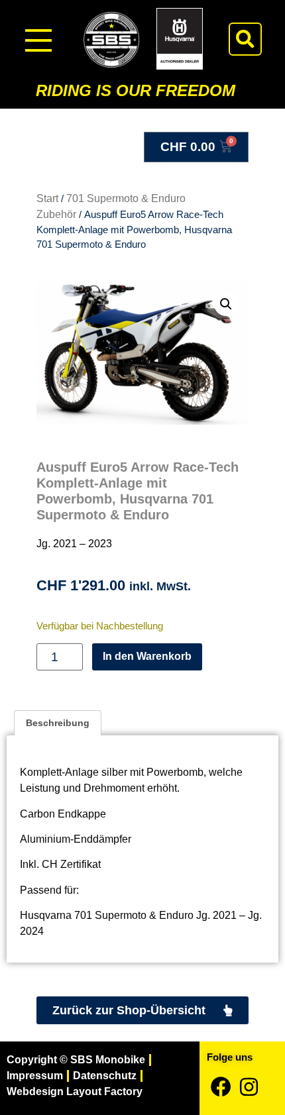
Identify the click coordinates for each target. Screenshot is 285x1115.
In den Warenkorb (147, 656)
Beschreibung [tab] (57, 722)
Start (47, 198)
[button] (245, 39)
